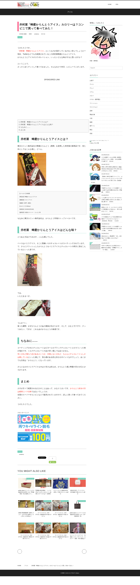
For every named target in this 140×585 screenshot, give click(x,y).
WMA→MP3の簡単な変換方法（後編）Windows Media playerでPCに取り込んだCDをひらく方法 (112, 168)
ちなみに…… (25, 127)
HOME (109, 4)
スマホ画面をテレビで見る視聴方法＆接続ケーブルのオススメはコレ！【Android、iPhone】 (112, 218)
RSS (117, 4)
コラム (92, 92)
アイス (20, 37)
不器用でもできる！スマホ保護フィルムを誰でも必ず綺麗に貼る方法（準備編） (112, 190)
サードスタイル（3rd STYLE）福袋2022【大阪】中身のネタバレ (43, 536)
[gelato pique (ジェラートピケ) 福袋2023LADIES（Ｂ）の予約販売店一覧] (78, 508)
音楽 (91, 133)
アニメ (92, 88)
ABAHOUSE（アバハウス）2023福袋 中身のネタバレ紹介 (77, 492)
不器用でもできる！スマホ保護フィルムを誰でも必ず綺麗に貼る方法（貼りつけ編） (112, 228)
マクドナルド (94, 107)
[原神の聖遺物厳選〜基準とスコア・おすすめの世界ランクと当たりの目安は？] (26, 506)
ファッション (30, 478)
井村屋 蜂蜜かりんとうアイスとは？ (34, 122)
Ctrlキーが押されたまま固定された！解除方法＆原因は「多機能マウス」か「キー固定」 (112, 247)
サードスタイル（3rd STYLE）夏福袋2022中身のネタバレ (61, 536)
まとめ (22, 130)
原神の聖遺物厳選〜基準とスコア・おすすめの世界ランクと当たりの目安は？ (26, 514)
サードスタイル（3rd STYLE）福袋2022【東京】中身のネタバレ (26, 536)
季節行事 (92, 114)
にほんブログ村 (94, 143)
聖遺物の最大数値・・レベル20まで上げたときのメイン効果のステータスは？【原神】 (43, 492)
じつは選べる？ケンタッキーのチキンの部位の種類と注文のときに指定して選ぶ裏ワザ (112, 199)
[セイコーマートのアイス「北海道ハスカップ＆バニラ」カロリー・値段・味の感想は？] (78, 532)
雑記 (91, 129)
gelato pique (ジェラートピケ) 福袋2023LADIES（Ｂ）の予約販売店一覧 (78, 514)
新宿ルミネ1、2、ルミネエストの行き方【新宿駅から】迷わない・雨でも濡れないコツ (112, 209)
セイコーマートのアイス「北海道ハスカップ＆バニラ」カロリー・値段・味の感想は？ (78, 536)
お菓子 (92, 80)
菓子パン (92, 126)
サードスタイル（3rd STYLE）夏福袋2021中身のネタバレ (43, 514)
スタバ (92, 95)
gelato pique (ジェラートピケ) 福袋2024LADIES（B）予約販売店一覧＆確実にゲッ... (26, 492)
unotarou (36, 34)
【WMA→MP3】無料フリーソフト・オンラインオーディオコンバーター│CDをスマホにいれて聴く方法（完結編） (112, 178)
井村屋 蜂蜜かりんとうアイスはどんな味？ (36, 124)
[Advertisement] (52, 95)
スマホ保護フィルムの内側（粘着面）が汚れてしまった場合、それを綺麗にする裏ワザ (112, 159)
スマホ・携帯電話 (95, 99)
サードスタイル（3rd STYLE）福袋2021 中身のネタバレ (60, 514)
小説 (91, 118)
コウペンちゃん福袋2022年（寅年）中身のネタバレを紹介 (60, 492)
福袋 (67, 478)
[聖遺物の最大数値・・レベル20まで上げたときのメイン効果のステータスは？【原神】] (43, 487)
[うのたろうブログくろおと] (28, 4)
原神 (50, 478)
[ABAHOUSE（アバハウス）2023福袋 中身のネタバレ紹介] (78, 486)
